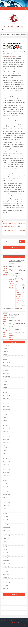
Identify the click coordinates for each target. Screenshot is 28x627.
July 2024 (5, 414)
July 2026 (5, 348)
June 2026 (5, 351)
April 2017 (5, 585)
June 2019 (5, 571)
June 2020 (5, 544)
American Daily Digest (14, 27)
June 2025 (5, 384)
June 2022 (5, 478)
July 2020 (5, 541)
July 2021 (5, 508)
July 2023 (5, 447)
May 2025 (5, 387)
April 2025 (5, 390)
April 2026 (5, 356)
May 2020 (5, 546)
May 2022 (5, 480)
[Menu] (2, 8)
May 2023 (5, 453)
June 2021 (5, 511)
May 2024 (5, 420)
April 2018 (5, 579)
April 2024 (5, 423)
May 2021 (5, 513)
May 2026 (5, 354)
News (4, 40)
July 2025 (5, 381)
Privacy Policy (24, 624)
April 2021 (5, 516)
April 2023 (5, 456)
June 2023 (5, 450)
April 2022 (5, 483)
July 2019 (5, 568)
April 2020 (5, 549)
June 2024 (5, 417)
